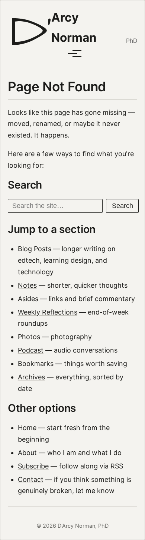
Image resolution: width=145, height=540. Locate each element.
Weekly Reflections (47, 312)
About (27, 453)
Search (122, 205)
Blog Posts (34, 249)
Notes (27, 285)
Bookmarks (36, 363)
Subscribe (33, 466)
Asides (28, 299)
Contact (31, 479)
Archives (31, 377)
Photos (29, 337)
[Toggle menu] (72, 54)
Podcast (31, 350)
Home (27, 428)
